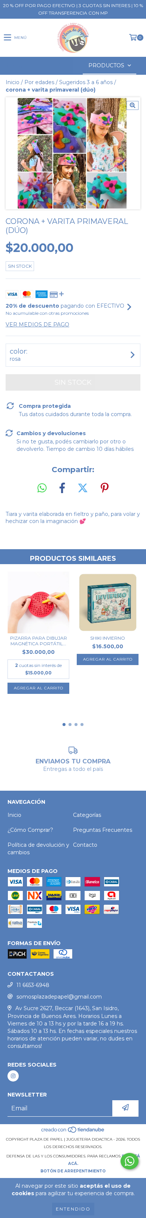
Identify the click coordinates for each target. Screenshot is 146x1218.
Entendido (73, 1209)
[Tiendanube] (73, 1131)
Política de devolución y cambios (38, 849)
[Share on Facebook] (62, 488)
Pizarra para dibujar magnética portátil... (38, 640)
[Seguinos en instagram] (13, 1076)
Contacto (85, 845)
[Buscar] (61, 65)
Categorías (87, 815)
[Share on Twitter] (83, 488)
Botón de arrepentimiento (73, 1171)
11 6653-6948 (32, 985)
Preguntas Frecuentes (102, 830)
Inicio (12, 82)
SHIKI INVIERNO (107, 638)
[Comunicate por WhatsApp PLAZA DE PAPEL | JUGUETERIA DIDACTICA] (130, 1161)
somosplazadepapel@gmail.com (59, 996)
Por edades (39, 82)
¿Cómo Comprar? (30, 830)
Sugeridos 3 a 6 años (86, 82)
